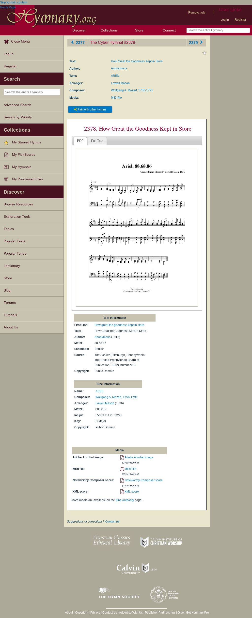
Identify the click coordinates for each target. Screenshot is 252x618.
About (69, 612)
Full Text (97, 141)
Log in (224, 19)
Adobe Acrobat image (139, 457)
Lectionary (12, 266)
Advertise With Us (131, 612)
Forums (10, 303)
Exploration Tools (17, 216)
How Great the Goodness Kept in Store (137, 61)
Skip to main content (13, 2)
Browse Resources (18, 204)
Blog (7, 290)
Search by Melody (18, 117)
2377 (80, 42)
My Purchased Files (27, 179)
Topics (9, 229)
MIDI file (116, 97)
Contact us (112, 521)
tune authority (125, 500)
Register (240, 19)
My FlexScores (23, 154)
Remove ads (196, 12)
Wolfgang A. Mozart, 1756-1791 (132, 90)
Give (181, 612)
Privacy (95, 612)
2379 (194, 42)
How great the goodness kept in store (119, 325)
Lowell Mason (120, 83)
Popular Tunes (15, 253)
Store (139, 30)
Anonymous (119, 68)
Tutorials (10, 315)
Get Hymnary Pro (197, 612)
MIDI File (130, 469)
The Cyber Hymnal (106, 42)
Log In (9, 54)
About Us (11, 327)
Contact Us (109, 612)
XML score (132, 491)
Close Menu (20, 41)
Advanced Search (17, 105)
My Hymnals (21, 167)
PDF (80, 141)
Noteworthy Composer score (144, 480)
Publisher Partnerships (160, 612)
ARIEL (115, 75)
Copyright (81, 612)
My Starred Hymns (26, 142)
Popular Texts (14, 241)
